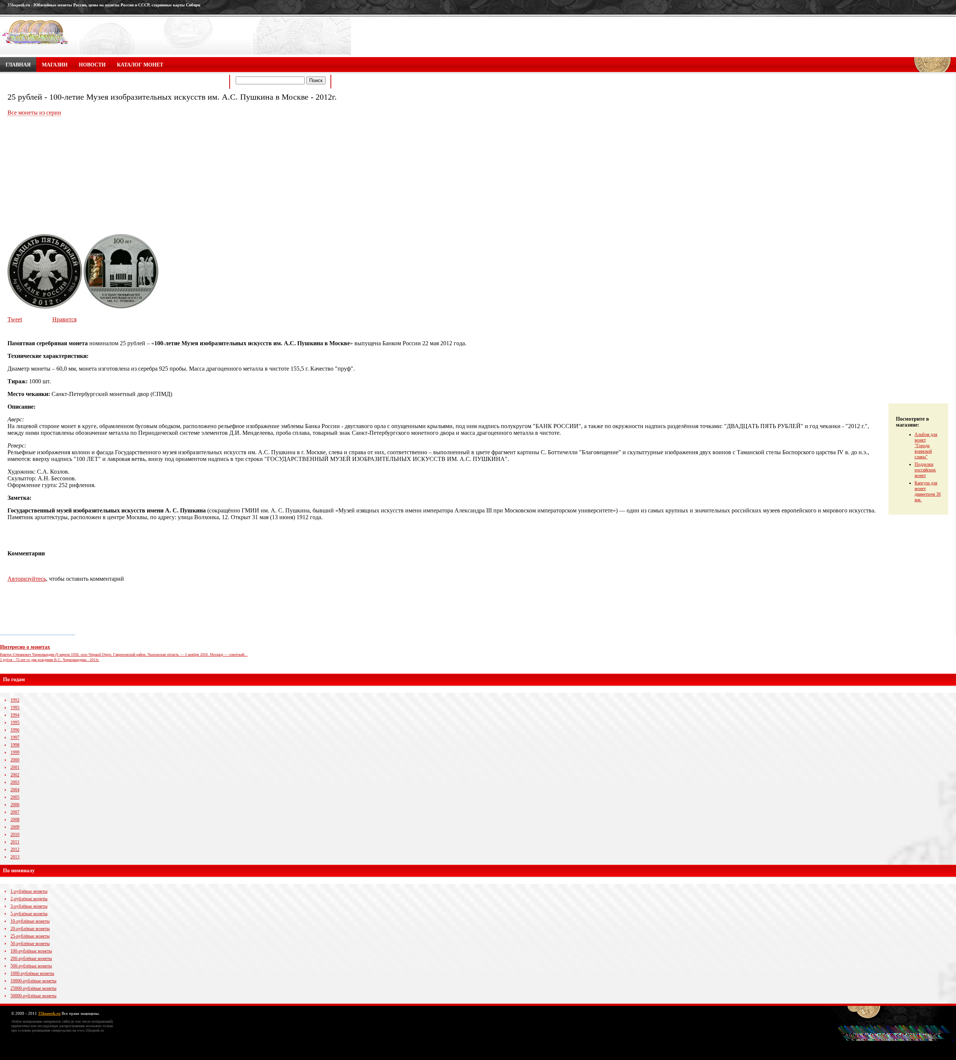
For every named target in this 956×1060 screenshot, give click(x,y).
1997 (14, 737)
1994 (14, 715)
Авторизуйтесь (26, 579)
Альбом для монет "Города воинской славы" (926, 445)
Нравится (64, 319)
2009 (14, 827)
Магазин (55, 65)
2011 (14, 842)
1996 (14, 730)
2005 (14, 797)
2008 (14, 819)
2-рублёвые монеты (28, 898)
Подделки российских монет (925, 470)
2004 (14, 789)
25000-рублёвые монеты (33, 988)
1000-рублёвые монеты (32, 973)
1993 (14, 707)
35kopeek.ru (49, 1013)
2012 (14, 849)
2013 (14, 857)
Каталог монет (140, 65)
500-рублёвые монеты (31, 966)
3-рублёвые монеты (28, 906)
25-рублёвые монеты (30, 936)
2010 (14, 834)
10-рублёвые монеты (30, 921)
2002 (14, 774)
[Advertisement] (70, 176)
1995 (14, 722)
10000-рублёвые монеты (33, 980)
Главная (18, 65)
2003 (14, 782)
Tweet (14, 319)
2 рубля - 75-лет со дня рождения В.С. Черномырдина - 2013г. (49, 660)
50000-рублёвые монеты (33, 995)
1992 (14, 700)
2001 (14, 767)
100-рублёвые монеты (31, 951)
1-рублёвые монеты (28, 891)
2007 (14, 812)
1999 (14, 752)
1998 (14, 745)
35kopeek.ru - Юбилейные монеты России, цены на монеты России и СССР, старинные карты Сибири (103, 5)
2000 (14, 760)
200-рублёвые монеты (31, 958)
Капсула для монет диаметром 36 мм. (928, 491)
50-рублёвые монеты (30, 943)
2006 (14, 804)
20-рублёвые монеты (30, 928)
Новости (92, 65)
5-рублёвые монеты (28, 913)
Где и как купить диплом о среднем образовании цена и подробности (115, 82)
